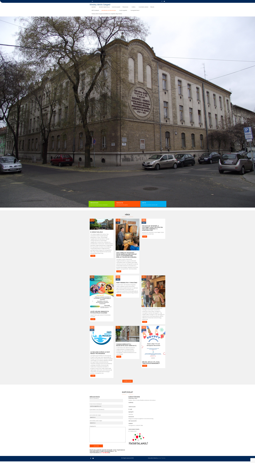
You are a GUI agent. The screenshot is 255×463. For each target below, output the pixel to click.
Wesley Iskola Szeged (100, 4)
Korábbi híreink (127, 381)
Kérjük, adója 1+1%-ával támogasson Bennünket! (151, 362)
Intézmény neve (132, 398)
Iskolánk (94, 7)
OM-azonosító (132, 421)
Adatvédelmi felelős (133, 429)
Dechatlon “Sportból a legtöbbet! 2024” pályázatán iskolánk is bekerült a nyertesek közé (152, 228)
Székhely (130, 402)
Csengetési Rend (134, 10)
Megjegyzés (93, 426)
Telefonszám (132, 406)
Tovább (92, 255)
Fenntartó (131, 416)
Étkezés (152, 7)
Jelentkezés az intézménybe (108, 10)
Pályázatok (125, 7)
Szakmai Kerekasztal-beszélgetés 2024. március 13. (126, 345)
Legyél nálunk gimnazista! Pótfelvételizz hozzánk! (99, 312)
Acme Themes (161, 458)
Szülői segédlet (123, 10)
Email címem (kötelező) (96, 404)
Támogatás (119, 203)
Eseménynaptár (116, 7)
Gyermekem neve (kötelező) (97, 409)
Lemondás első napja (95, 415)
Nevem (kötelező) (94, 398)
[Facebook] (162, 1)
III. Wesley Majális (96, 232)
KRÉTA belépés (95, 10)
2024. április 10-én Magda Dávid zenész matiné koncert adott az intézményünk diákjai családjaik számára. (126, 255)
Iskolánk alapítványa (104, 7)
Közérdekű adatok (143, 7)
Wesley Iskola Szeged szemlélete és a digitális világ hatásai (107, 14)
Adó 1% (144, 203)
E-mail (130, 409)
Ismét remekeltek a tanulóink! (126, 283)
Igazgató (130, 412)
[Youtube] (164, 1)
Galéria (133, 7)
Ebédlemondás (94, 203)
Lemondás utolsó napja (96, 420)
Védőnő (130, 423)
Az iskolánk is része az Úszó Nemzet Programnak (100, 352)
